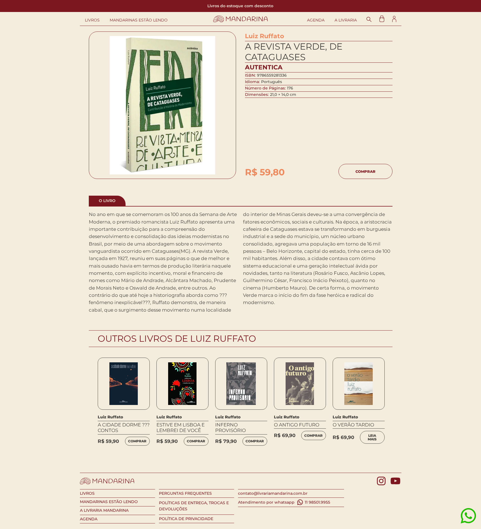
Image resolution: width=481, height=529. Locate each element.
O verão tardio (353, 425)
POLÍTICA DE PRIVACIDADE (186, 518)
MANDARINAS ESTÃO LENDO (109, 501)
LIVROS (87, 493)
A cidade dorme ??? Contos (124, 427)
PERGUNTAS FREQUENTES (185, 493)
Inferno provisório (230, 427)
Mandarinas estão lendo (139, 20)
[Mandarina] (240, 19)
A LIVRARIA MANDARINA (104, 510)
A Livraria (346, 20)
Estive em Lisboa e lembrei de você (180, 427)
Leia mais (372, 437)
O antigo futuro (296, 425)
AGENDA (88, 518)
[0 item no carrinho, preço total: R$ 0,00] (381, 18)
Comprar (365, 171)
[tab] (107, 201)
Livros (92, 20)
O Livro (107, 200)
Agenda (316, 20)
